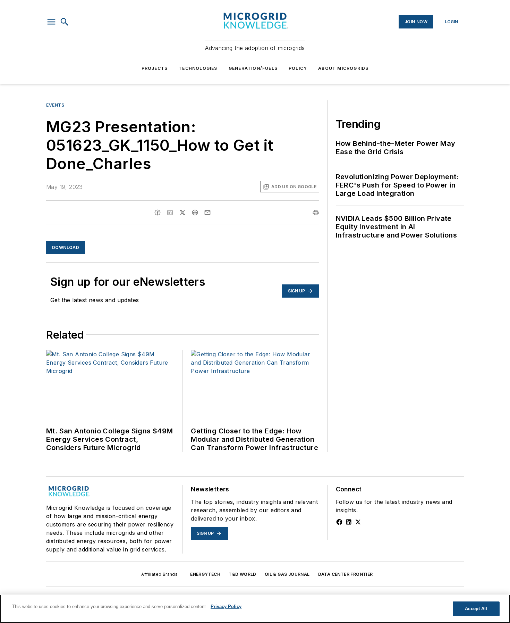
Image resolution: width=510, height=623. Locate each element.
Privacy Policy (226, 606)
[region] (255, 609)
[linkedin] (170, 212)
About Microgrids (343, 68)
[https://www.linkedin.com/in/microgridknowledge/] (348, 521)
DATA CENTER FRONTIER (345, 574)
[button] (51, 22)
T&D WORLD (242, 574)
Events (55, 105)
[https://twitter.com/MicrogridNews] (358, 521)
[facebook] (157, 212)
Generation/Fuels (253, 68)
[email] (207, 212)
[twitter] (182, 212)
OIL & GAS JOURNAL (287, 574)
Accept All (476, 608)
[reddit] (195, 212)
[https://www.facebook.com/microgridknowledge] (339, 521)
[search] (64, 22)
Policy (298, 68)
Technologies (198, 68)
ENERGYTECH (205, 574)
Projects (155, 68)
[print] (315, 212)
